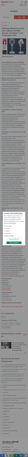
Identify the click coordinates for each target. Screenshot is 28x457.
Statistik (7, 231)
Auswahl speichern (14, 239)
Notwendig (8, 226)
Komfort (7, 228)
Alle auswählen (14, 242)
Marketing (8, 233)
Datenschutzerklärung (10, 223)
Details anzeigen (9, 236)
